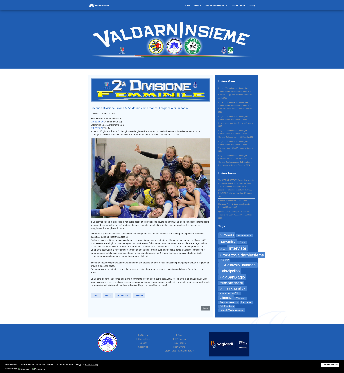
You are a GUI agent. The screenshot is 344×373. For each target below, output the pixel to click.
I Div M (242, 242)
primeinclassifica (232, 288)
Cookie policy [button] (91, 364)
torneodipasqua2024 (229, 293)
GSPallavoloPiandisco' (238, 265)
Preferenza (39, 369)
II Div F (95, 113)
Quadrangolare (244, 236)
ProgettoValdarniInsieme (242, 255)
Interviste (237, 248)
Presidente (246, 302)
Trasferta (139, 295)
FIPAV (96, 295)
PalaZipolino (230, 271)
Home (187, 5)
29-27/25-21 (97, 128)
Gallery (252, 5)
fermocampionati (231, 283)
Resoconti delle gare (214, 5)
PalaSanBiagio (123, 295)
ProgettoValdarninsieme (231, 310)
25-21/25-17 (97, 122)
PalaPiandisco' (227, 306)
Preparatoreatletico (229, 302)
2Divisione (241, 298)
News (196, 5)
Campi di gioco (238, 5)
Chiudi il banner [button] (330, 365)
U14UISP (224, 260)
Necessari (25, 369)
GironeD (227, 235)
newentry (228, 241)
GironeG (226, 298)
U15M (222, 249)
